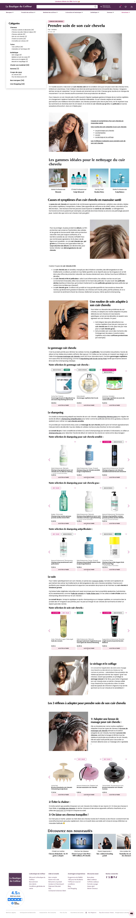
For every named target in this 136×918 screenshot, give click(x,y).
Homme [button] (109, 12)
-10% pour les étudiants (75, 880)
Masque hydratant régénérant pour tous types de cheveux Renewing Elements (89, 641)
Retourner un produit (55, 882)
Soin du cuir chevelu (56, 21)
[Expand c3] (34, 12)
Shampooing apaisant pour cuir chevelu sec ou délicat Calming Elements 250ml (62, 470)
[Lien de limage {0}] (68, 132)
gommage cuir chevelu (105, 130)
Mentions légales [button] (11, 912)
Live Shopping (72, 888)
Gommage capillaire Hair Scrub (87, 398)
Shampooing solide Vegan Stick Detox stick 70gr (113, 563)
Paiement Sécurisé (54, 886)
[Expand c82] (98, 12)
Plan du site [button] (63, 912)
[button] (120, 6)
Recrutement (33, 882)
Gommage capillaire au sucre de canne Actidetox (113, 398)
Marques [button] (9, 12)
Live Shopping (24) (17, 84)
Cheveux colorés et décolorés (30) (23, 30)
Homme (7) (14, 69)
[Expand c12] (82, 12)
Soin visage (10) (16, 55)
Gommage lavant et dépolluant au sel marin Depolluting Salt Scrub (63, 398)
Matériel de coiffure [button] (49, 12)
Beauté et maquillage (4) (20, 61)
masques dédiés (97, 581)
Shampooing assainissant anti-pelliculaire (62, 563)
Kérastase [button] (125, 12)
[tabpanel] (63, 388)
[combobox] (67, 6)
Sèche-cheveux (92, 888)
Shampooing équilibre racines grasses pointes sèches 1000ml (113, 517)
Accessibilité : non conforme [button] (48, 912)
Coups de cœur (16, 72)
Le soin (97, 135)
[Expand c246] (113, 12)
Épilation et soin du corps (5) (21, 57)
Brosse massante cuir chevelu (87, 787)
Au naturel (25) (16, 75)
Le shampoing (100, 133)
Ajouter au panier (63, 405)
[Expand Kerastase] (129, 12)
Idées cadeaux (92, 880)
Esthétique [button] (94, 12)
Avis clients (32, 884)
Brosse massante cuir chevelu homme (112, 788)
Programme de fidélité (75, 877)
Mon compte (52, 877)
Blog (69, 886)
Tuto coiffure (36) (17, 47)
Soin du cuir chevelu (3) (19, 36)
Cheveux (13, 27)
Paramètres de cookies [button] (77, 912)
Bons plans (90, 877)
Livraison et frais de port (56, 884)
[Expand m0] (13, 12)
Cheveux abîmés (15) (18, 34)
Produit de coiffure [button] (27, 12)
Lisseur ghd (90, 886)
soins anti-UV (61, 810)
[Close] (134, 1)
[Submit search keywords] (95, 7)
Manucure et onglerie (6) (20, 59)
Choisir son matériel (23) (19, 65)
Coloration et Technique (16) (21, 49)
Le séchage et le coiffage (104, 137)
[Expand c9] (57, 12)
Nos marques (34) (17, 80)
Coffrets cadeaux (93, 882)
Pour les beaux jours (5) (19, 77)
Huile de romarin (56, 641)
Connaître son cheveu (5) (20, 41)
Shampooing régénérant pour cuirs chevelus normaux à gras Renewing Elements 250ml (89, 517)
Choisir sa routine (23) (19, 39)
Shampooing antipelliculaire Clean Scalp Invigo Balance (88, 563)
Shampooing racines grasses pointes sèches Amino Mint (61, 517)
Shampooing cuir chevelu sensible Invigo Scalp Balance (88, 470)
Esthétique (14, 52)
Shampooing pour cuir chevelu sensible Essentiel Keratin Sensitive (114, 470)
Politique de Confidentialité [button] (28, 912)
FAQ (49, 888)
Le (96, 130)
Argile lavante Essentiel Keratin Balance (112, 641)
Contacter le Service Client (57, 891)
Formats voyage (92, 884)
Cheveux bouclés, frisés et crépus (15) (24, 32)
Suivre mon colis (53, 880)
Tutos (12, 44)
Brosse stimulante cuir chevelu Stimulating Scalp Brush (61, 788)
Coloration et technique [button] (73, 12)
